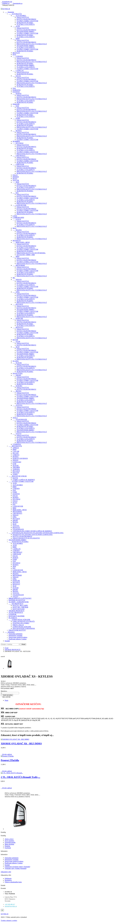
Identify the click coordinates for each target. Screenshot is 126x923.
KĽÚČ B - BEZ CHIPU (20, 605)
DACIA (17, 76)
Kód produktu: (5, 688)
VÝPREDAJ (17, 444)
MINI (16, 256)
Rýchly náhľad (6, 754)
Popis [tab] (6, 700)
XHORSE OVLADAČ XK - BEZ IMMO (21, 743)
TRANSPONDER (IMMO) (25, 31)
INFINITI (16, 177)
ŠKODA (17, 391)
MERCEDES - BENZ (21, 242)
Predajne (7, 846)
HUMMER (16, 141)
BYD (14, 54)
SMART (17, 375)
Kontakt (7, 641)
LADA (15, 216)
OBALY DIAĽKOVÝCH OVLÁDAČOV (26, 538)
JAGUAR (16, 180)
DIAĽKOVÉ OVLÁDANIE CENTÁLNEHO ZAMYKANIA (33, 534)
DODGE (17, 93)
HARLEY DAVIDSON (20, 458)
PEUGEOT (18, 304)
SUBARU (17, 386)
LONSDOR (12, 614)
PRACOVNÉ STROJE (18, 476)
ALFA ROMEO (19, 15)
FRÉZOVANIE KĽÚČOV (17, 630)
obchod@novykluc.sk (11, 906)
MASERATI (17, 240)
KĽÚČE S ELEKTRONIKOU (26, 19)
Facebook (8, 848)
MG (14, 278)
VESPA (15, 474)
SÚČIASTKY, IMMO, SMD (26, 255)
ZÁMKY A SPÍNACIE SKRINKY (24, 479)
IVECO (15, 175)
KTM (14, 464)
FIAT (16, 106)
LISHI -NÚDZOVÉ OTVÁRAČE (24, 621)
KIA (16, 193)
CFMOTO (16, 455)
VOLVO (17, 433)
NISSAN (17, 279)
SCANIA (16, 361)
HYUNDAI (18, 143)
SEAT (16, 347)
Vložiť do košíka (7, 695)
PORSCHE (18, 318)
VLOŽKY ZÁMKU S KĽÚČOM (27, 21)
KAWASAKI (17, 462)
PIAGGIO (16, 472)
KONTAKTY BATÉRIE (17, 616)
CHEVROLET (19, 155)
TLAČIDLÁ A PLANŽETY (26, 24)
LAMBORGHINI (18, 217)
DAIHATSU (17, 90)
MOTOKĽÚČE (15, 446)
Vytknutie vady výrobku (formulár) (15, 868)
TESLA (15, 417)
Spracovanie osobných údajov (18, 637)
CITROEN (18, 56)
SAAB (16, 341)
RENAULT (18, 327)
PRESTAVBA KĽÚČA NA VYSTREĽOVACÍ (32, 44)
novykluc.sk (4, 914)
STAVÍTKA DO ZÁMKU (21, 623)
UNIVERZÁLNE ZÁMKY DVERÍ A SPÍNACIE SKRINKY (32, 531)
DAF (14, 88)
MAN (14, 228)
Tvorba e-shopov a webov (9, 920)
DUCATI (16, 453)
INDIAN (15, 460)
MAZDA (17, 230)
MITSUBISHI (19, 265)
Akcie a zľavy (9, 839)
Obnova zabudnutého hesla (13, 882)
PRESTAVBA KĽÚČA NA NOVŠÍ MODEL (31, 253)
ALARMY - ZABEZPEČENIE (19, 602)
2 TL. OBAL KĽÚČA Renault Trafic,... (20, 777)
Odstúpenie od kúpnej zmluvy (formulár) (17, 867)
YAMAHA (16, 469)
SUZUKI (17, 363)
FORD (16, 118)
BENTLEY (16, 53)
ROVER (15, 340)
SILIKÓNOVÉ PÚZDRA (25, 23)
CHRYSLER (18, 164)
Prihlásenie (8, 878)
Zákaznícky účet (6, 872)
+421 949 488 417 (10, 904)
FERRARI (16, 104)
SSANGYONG (18, 373)
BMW (16, 38)
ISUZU (15, 178)
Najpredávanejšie (10, 842)
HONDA (17, 131)
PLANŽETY (13, 618)
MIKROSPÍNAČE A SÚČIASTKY (20, 598)
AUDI (16, 26)
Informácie (10, 632)
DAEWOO (16, 92)
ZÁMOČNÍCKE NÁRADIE (19, 619)
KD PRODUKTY (16, 603)
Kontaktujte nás (6, 1)
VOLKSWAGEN (20, 419)
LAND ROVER (19, 205)
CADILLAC (18, 70)
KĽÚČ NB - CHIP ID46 (20, 607)
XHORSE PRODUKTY (16, 611)
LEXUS (17, 219)
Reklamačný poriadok (15, 635)
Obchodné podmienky (16, 634)
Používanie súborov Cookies (17, 639)
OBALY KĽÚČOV (23, 17)
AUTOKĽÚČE (15, 14)
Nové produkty (9, 841)
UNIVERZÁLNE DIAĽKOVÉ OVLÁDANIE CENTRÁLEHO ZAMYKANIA (36, 533)
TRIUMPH (16, 467)
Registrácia (8, 880)
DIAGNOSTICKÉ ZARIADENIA (24, 628)
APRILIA (16, 448)
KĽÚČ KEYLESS (19, 609)
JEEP (16, 182)
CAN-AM (16, 451)
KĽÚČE (15, 478)
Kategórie (9, 12)
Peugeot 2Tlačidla (10, 760)
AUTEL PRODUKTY (16, 612)
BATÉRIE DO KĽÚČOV (17, 600)
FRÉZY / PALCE (18, 625)
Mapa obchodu (9, 844)
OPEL (16, 292)
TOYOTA (17, 405)
